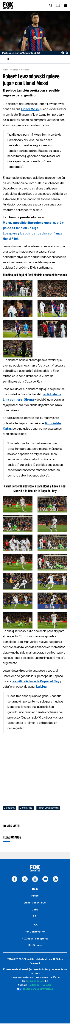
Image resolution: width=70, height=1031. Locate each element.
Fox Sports (35, 945)
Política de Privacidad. (40, 985)
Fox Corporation (35, 931)
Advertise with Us (35, 902)
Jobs (35, 909)
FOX (35, 924)
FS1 (35, 916)
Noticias (25, 70)
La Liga (14, 70)
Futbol (6, 70)
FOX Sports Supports (35, 938)
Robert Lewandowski (48, 808)
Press (35, 895)
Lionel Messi (26, 808)
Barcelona (9, 808)
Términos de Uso (35, 981)
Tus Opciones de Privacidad (38, 989)
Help (35, 889)
